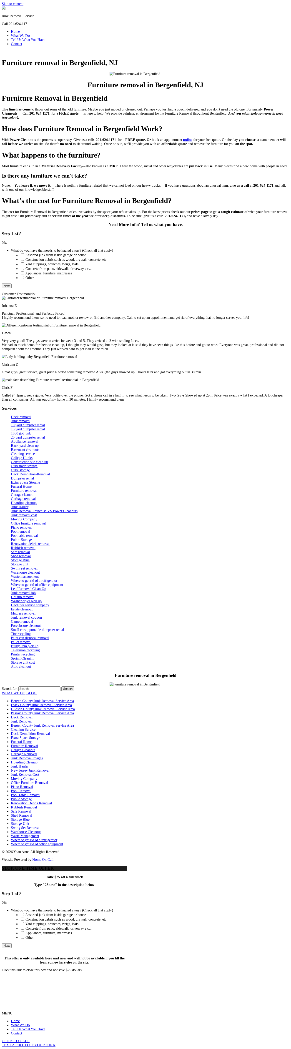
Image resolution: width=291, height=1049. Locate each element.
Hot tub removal (22, 597)
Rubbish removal (23, 548)
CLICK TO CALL (16, 1041)
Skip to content (12, 4)
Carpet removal (22, 621)
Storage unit (19, 564)
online (187, 140)
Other (29, 278)
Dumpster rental (22, 478)
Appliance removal (24, 441)
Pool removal (20, 531)
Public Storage (21, 540)
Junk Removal (21, 721)
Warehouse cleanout (25, 572)
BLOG (31, 693)
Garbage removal (23, 499)
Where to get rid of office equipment (37, 585)
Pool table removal (24, 535)
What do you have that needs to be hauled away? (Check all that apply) (62, 250)
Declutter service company (30, 605)
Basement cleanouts (25, 450)
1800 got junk (21, 433)
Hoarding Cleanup (24, 762)
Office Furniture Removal (29, 783)
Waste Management (25, 836)
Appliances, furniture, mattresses (48, 273)
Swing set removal (24, 568)
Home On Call (42, 859)
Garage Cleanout (23, 750)
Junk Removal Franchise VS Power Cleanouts (44, 511)
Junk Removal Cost (25, 774)
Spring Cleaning (22, 658)
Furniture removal (24, 490)
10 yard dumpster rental (28, 425)
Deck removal (21, 417)
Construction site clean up (29, 462)
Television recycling (25, 650)
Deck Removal (22, 717)
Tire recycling (21, 634)
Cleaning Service (23, 729)
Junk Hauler (19, 507)
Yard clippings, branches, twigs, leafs (51, 264)
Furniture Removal (24, 746)
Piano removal (21, 527)
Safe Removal (21, 811)
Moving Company (24, 519)
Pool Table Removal (25, 795)
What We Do (20, 36)
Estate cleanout (22, 609)
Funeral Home (21, 486)
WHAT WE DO (13, 693)
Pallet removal (21, 642)
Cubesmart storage (24, 466)
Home (15, 31)
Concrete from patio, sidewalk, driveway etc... (58, 269)
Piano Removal (22, 787)
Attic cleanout (21, 666)
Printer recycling (23, 654)
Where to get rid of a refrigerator (34, 580)
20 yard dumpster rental (28, 437)
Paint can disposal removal (30, 638)
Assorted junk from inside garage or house (55, 255)
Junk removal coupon (26, 617)
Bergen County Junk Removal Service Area (42, 701)
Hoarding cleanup (24, 503)
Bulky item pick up (24, 646)
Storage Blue (20, 560)
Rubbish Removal (24, 807)
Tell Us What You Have (28, 40)
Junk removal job (23, 593)
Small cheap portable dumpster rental (37, 630)
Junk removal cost (24, 515)
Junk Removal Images (27, 758)
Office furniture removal (28, 523)
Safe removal (20, 552)
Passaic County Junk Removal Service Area (42, 713)
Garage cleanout (22, 495)
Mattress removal (23, 613)
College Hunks (22, 458)
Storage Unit (20, 824)
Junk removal (20, 421)
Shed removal (21, 556)
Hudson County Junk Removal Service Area (43, 709)
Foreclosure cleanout (26, 625)
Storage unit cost (23, 662)
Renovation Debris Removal (31, 803)
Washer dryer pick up (26, 601)
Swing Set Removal (25, 828)
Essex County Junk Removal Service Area (41, 705)
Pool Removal (21, 791)
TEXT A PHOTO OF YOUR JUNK (28, 1045)
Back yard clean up (25, 445)
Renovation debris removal (30, 544)
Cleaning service (23, 454)
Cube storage (20, 470)
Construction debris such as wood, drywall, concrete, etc (65, 259)
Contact (16, 44)
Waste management (25, 576)
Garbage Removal (24, 754)
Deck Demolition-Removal (30, 474)
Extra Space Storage (25, 482)
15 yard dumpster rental (28, 429)
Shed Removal (21, 815)
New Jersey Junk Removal (30, 770)
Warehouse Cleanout (26, 832)
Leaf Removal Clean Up (28, 589)
